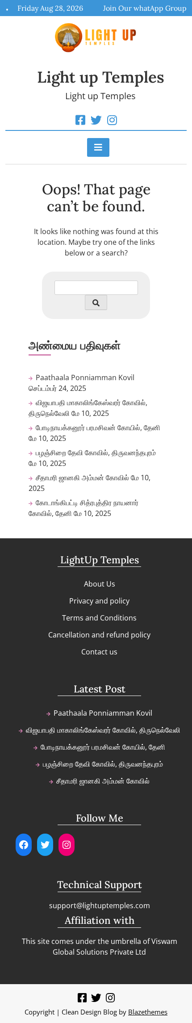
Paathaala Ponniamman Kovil (85, 377)
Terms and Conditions (99, 618)
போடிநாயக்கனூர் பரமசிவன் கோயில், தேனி (98, 427)
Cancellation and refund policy (99, 635)
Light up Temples (100, 77)
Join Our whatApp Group (145, 8)
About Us (99, 584)
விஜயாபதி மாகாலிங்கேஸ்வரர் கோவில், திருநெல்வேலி (103, 730)
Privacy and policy (99, 601)
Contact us (99, 652)
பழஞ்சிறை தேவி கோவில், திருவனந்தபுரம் (96, 452)
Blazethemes (147, 1011)
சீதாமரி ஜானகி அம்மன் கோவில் (82, 477)
